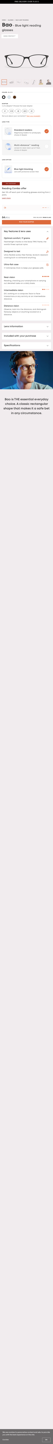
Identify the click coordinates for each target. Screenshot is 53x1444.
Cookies (5, 1439)
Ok (46, 1439)
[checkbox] (26, 132)
